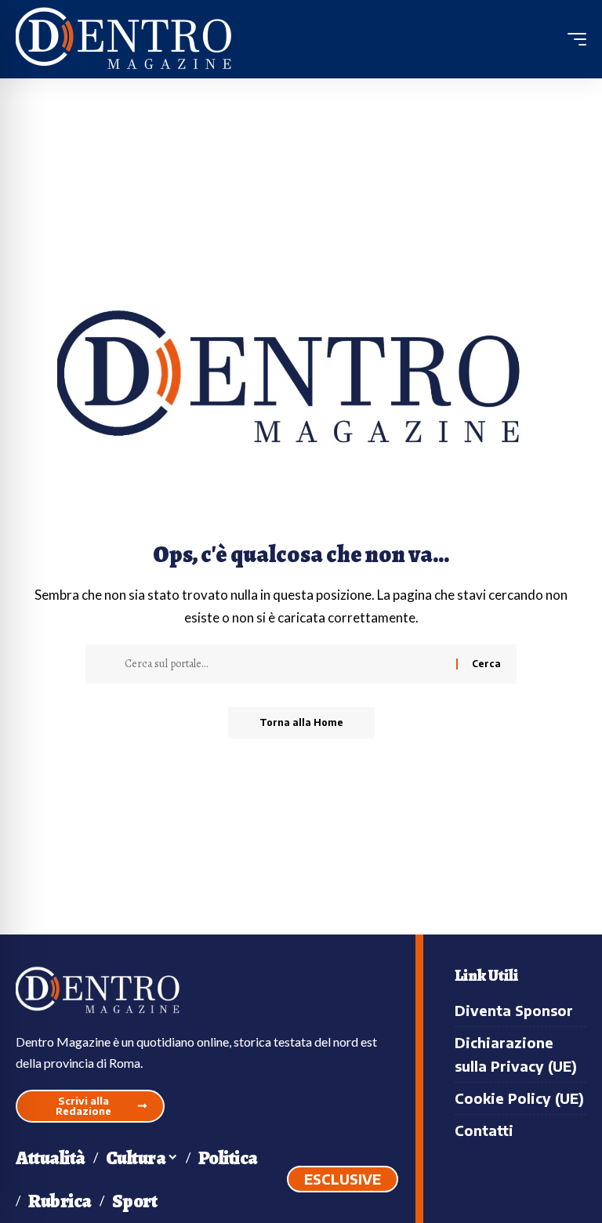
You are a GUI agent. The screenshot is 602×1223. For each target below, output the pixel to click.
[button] (573, 39)
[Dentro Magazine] (129, 39)
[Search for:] (284, 664)
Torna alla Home (301, 722)
